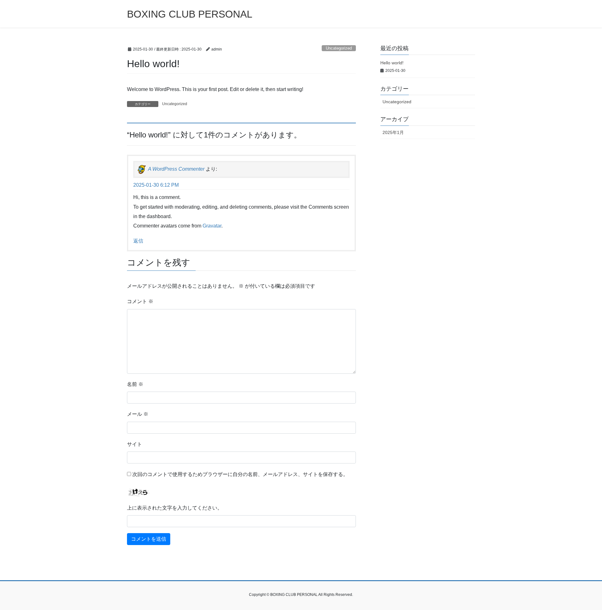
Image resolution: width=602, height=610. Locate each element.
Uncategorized (339, 48)
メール (137, 414)
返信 (138, 240)
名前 (135, 384)
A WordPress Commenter (176, 169)
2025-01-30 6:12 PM (156, 185)
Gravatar (212, 225)
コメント (140, 301)
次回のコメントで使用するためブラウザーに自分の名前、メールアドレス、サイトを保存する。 (240, 474)
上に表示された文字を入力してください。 (174, 508)
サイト (134, 444)
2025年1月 (393, 132)
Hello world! (392, 62)
